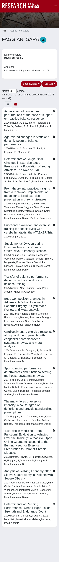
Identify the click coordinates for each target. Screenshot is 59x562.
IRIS (4, 30)
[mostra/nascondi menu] (55, 6)
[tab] (8, 104)
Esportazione (30, 84)
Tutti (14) (48, 84)
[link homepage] (22, 6)
